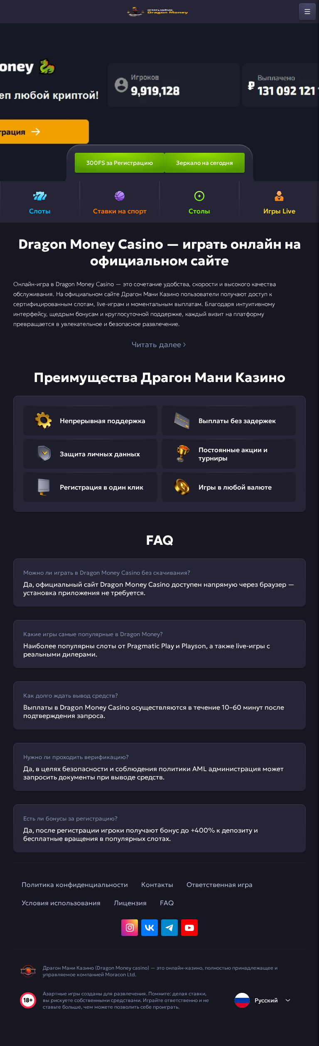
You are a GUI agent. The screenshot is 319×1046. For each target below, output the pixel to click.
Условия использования (61, 903)
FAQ (167, 903)
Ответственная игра (219, 884)
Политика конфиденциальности (75, 884)
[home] (159, 12)
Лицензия (130, 903)
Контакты (157, 884)
